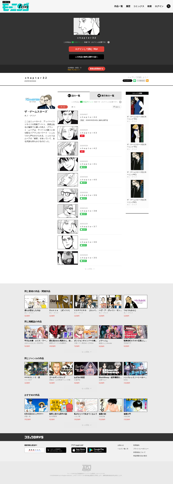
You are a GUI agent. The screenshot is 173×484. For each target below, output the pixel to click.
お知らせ (121, 445)
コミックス (138, 6)
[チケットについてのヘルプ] (109, 42)
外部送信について (139, 452)
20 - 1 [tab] (73, 107)
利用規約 (136, 445)
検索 (149, 6)
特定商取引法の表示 (140, 456)
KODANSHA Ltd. (56, 475)
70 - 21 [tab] (63, 107)
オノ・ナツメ (30, 115)
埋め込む (142, 80)
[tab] (74, 96)
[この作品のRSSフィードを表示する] (147, 80)
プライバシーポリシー (141, 449)
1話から (117, 107)
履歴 (128, 6)
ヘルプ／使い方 (123, 449)
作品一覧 (118, 6)
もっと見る (88, 269)
